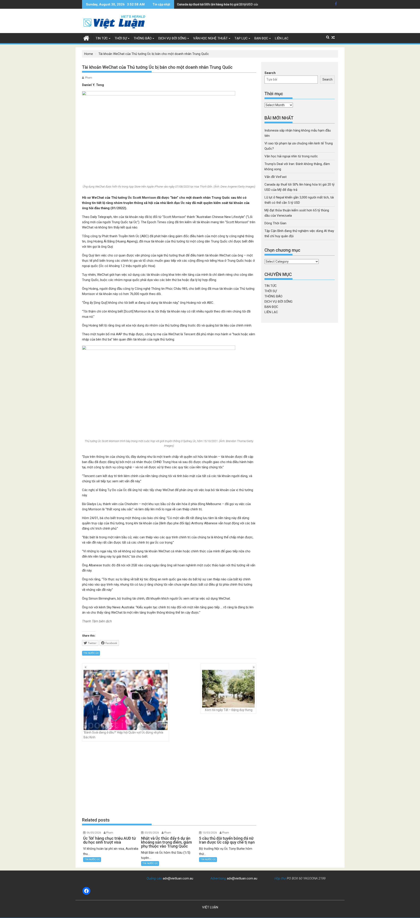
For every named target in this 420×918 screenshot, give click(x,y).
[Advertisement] (169, 779)
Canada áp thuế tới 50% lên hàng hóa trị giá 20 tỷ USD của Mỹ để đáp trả (228, 4)
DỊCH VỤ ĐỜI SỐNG (172, 38)
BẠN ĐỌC (261, 38)
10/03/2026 (210, 832)
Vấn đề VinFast (275, 177)
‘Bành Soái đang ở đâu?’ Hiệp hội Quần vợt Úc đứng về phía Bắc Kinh (123, 735)
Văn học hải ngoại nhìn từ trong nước (291, 156)
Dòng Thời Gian (275, 223)
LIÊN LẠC (282, 38)
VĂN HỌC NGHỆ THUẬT (210, 38)
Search (270, 73)
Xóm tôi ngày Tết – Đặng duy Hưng (228, 710)
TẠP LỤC (241, 38)
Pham (88, 77)
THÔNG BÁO (143, 38)
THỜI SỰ (121, 38)
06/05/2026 (94, 832)
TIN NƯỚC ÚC (91, 653)
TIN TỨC (102, 38)
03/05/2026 (152, 832)
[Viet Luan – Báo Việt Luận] (86, 37)
